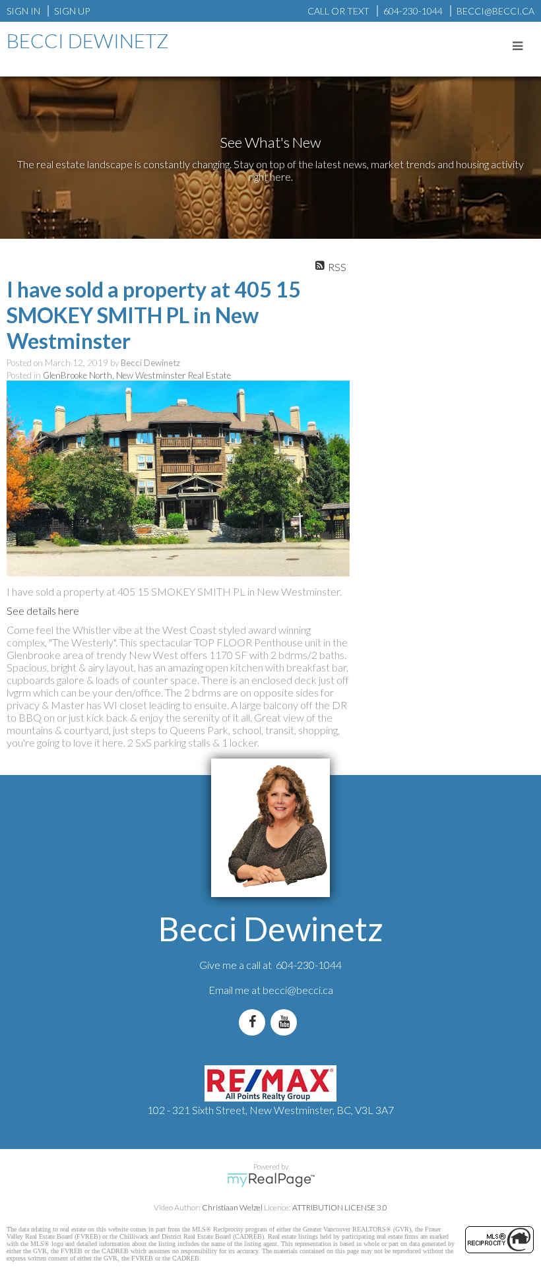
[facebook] (254, 1022)
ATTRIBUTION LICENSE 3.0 (339, 1207)
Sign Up (72, 10)
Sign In (23, 10)
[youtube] (286, 1022)
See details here (43, 610)
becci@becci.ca (298, 989)
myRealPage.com (270, 1180)
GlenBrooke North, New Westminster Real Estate (137, 375)
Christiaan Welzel (232, 1207)
